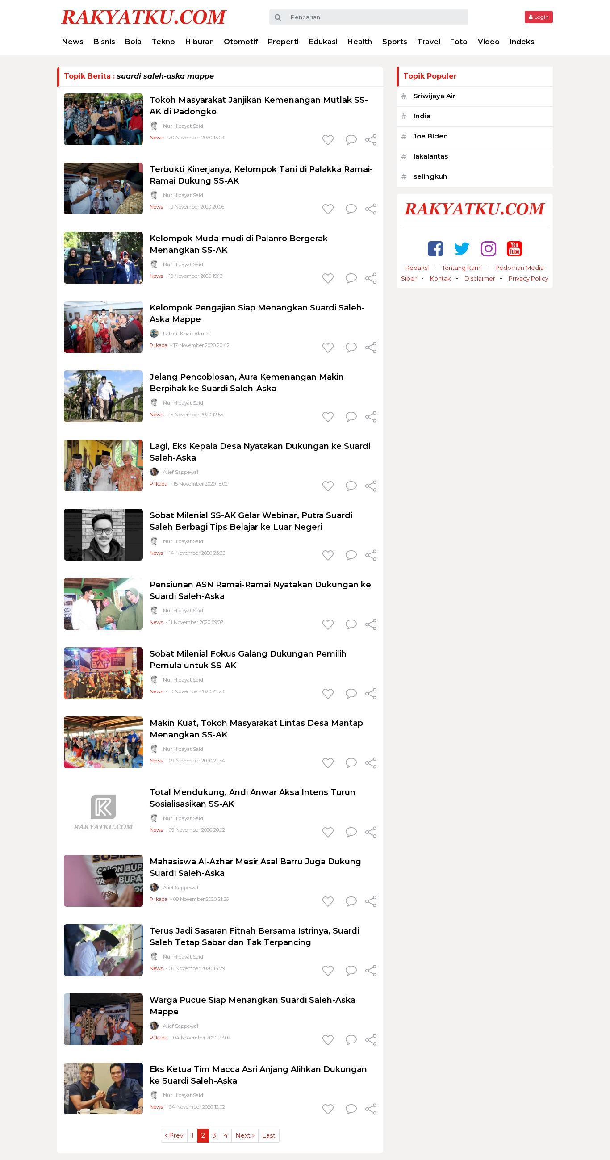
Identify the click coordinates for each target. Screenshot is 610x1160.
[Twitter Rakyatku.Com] (462, 248)
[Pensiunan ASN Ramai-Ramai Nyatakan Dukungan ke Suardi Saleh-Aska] (103, 603)
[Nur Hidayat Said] (154, 127)
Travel (428, 42)
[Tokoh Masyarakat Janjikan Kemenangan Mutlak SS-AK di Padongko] (103, 118)
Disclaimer (479, 278)
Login (541, 16)
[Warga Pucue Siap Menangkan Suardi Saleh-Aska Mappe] (103, 1018)
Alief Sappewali (181, 472)
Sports (394, 42)
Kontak (440, 278)
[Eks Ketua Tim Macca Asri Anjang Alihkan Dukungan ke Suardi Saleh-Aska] (103, 1088)
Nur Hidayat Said (183, 126)
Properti (283, 42)
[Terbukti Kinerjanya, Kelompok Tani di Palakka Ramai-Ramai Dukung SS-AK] (103, 188)
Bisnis (104, 42)
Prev (175, 1135)
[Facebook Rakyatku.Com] (435, 248)
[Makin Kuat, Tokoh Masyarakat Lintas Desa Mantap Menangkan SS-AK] (103, 741)
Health (359, 42)
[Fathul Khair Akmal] (154, 335)
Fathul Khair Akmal (186, 334)
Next (243, 1135)
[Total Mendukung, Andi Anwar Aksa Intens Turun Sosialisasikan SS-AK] (103, 811)
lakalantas (431, 156)
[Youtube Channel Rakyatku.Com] (514, 248)
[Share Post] (370, 140)
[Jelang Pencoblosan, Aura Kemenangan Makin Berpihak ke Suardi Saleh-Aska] (103, 395)
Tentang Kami (462, 267)
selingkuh (430, 176)
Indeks (522, 42)
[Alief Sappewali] (154, 473)
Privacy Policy (528, 278)
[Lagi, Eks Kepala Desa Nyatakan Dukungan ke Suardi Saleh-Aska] (103, 465)
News (73, 42)
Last (269, 1135)
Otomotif (241, 42)
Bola (133, 42)
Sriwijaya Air (434, 96)
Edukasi (323, 42)
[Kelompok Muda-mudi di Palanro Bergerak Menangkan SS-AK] (103, 257)
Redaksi (417, 267)
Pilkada (158, 345)
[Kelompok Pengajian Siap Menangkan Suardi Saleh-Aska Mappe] (103, 326)
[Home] (143, 16)
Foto (459, 42)
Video (489, 42)
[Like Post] (329, 140)
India (422, 116)
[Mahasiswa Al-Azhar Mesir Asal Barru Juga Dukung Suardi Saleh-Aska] (103, 880)
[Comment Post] (351, 140)
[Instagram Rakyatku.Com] (488, 248)
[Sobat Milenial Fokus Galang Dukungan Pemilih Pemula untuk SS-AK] (103, 672)
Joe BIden (431, 136)
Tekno (163, 42)
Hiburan (199, 42)
